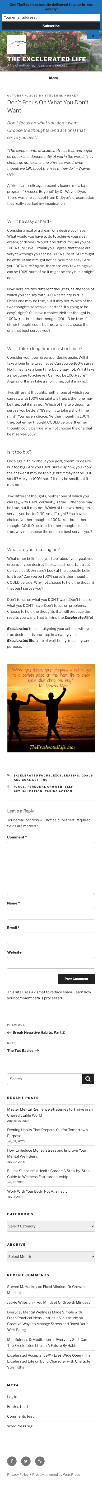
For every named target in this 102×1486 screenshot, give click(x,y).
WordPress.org (19, 1426)
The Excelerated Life (46, 59)
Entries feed (17, 1406)
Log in (12, 1397)
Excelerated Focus (32, 775)
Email (13, 928)
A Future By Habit (62, 1345)
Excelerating (66, 775)
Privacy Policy (17, 1474)
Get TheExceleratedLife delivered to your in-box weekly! (51, 7)
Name (13, 903)
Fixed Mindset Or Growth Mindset (61, 1302)
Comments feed (21, 1416)
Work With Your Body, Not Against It (37, 1191)
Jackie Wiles (17, 1302)
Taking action (59, 791)
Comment (17, 837)
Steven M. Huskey (62, 95)
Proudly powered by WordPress (56, 1474)
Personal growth (45, 786)
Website (14, 952)
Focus (19, 786)
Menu (53, 78)
